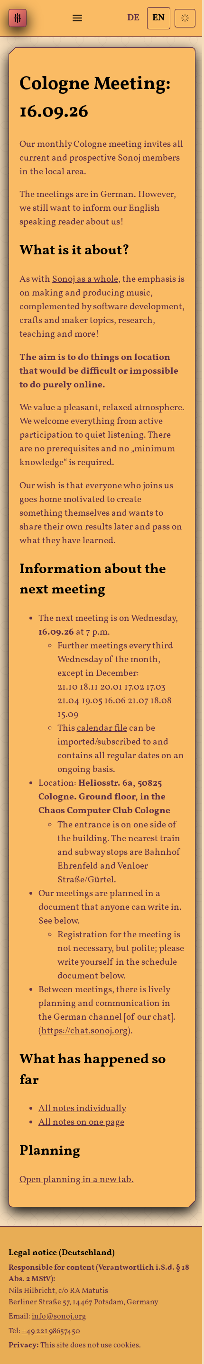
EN (158, 18)
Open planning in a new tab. (76, 1180)
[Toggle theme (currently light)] (185, 18)
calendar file (102, 728)
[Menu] (77, 18)
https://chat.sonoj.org (84, 1031)
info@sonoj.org (59, 1316)
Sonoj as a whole (85, 279)
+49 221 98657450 (51, 1331)
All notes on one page (81, 1122)
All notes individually (82, 1109)
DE (133, 18)
